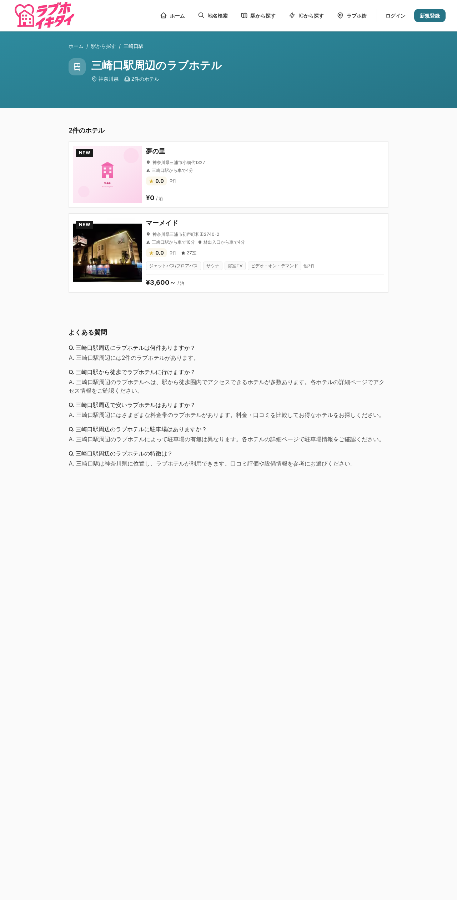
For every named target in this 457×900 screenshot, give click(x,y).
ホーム (76, 46)
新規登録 (430, 16)
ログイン (396, 16)
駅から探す (103, 46)
